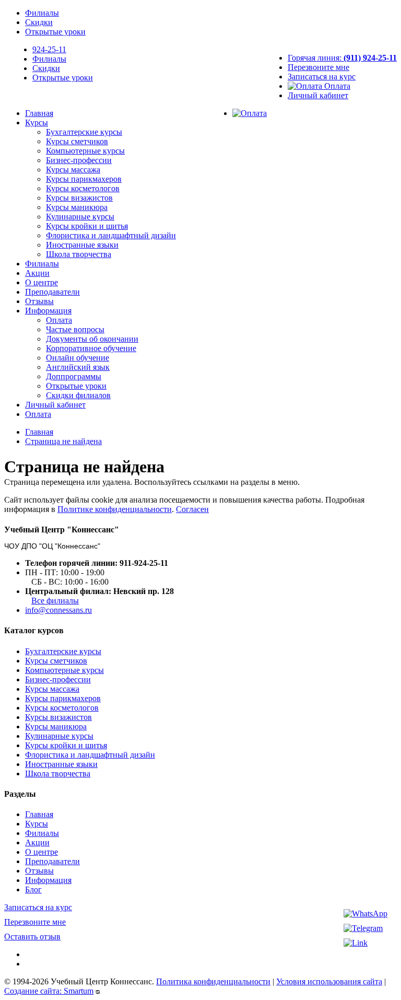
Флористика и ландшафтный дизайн (111, 235)
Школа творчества (78, 254)
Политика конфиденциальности (213, 981)
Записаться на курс (322, 76)
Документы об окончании (92, 338)
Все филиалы (55, 600)
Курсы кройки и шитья (87, 226)
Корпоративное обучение (91, 348)
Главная (39, 113)
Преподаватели (52, 291)
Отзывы (39, 301)
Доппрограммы (73, 376)
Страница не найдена (63, 441)
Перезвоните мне (318, 67)
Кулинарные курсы (80, 216)
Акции (37, 273)
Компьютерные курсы (85, 150)
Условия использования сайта (329, 981)
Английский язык (78, 367)
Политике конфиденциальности (114, 509)
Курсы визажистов (79, 197)
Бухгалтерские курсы (84, 131)
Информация (48, 310)
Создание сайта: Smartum (48, 990)
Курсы (36, 122)
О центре (41, 282)
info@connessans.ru (58, 610)
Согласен (192, 509)
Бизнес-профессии (79, 160)
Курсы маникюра (77, 207)
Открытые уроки (55, 31)
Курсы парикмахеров (84, 179)
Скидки (39, 22)
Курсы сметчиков (77, 141)
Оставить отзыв (32, 936)
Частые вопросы (75, 329)
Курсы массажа (73, 169)
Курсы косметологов (83, 188)
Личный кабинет (318, 95)
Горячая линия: (342, 57)
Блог (33, 889)
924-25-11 (49, 49)
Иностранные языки (82, 244)
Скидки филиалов (78, 395)
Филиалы (42, 12)
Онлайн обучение (77, 357)
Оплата (336, 86)
